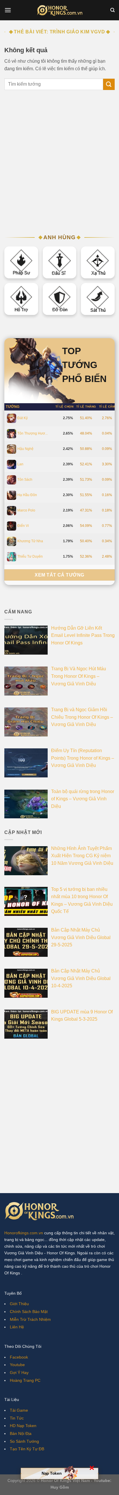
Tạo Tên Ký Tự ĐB (27, 1449)
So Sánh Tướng (24, 1441)
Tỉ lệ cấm (107, 406)
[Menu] (7, 10)
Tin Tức (17, 1418)
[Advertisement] (59, 164)
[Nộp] (109, 84)
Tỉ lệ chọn (64, 406)
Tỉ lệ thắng (86, 406)
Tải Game (19, 1410)
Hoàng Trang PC (25, 1380)
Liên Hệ (17, 1327)
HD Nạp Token (23, 1425)
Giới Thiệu (19, 1303)
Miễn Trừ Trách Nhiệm (30, 1319)
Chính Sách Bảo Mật (29, 1311)
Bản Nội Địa (20, 1433)
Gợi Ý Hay (19, 1372)
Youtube (17, 1364)
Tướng (13, 407)
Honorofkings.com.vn (23, 1233)
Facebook (19, 1357)
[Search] (112, 10)
